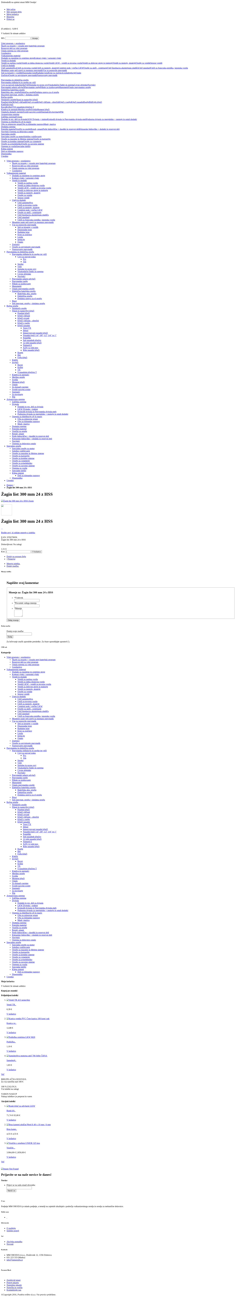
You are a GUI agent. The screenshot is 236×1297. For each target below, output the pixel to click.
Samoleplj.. (11, 1060)
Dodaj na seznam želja (16, 556)
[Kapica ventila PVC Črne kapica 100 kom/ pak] (28, 1018)
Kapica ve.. (11, 1023)
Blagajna (10, 17)
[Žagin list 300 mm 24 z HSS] (14, 501)
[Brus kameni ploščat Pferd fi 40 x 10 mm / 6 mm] (29, 1124)
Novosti (10, 1244)
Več (2, 1074)
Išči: (3, 38)
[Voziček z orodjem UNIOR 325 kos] (23, 1143)
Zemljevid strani (13, 1280)
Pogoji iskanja (13, 1282)
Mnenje (18, 608)
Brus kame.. (12, 1129)
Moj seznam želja (14, 12)
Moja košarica (13, 14)
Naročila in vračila (14, 1287)
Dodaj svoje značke (15, 631)
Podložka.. (11, 1042)
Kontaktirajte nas (14, 1290)
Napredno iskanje (14, 1285)
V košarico (11, 1014)
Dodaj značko (13, 566)
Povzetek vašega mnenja (25, 603)
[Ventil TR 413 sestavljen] (18, 1000)
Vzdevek (18, 598)
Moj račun (11, 9)
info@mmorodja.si (15, 1260)
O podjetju (11, 1228)
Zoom (31, 501)
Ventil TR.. (11, 1004)
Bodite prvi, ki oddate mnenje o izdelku (18, 532)
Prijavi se (10, 19)
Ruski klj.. (11, 1110)
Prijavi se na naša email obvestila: (21, 1185)
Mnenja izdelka (13, 563)
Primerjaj (11, 559)
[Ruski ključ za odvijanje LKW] (21, 1106)
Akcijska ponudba (14, 1241)
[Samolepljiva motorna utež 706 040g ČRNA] (27, 1056)
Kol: (3, 551)
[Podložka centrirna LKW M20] (21, 1037)
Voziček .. (11, 1148)
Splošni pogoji (13, 1231)
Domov (10, 485)
